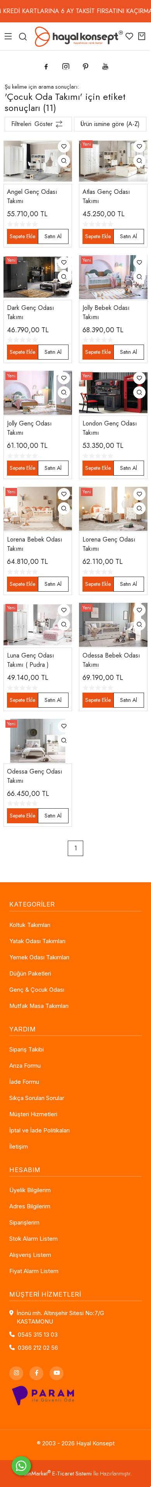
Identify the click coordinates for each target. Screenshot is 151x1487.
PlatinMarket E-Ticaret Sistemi (55, 1473)
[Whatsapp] (21, 1465)
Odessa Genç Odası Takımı (34, 776)
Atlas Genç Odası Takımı (106, 196)
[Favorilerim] (129, 36)
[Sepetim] (141, 36)
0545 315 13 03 (38, 1334)
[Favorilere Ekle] (64, 146)
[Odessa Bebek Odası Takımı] (113, 624)
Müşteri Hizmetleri (33, 1114)
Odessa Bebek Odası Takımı (111, 660)
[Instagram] (16, 1373)
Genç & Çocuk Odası (36, 989)
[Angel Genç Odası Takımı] (37, 160)
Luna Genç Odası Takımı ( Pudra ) (30, 660)
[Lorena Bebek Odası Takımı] (37, 508)
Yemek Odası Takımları (39, 957)
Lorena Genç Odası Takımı (109, 544)
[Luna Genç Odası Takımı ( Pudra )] (37, 624)
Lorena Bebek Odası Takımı (34, 544)
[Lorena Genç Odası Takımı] (113, 508)
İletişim (18, 1146)
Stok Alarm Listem (33, 1238)
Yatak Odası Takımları (37, 941)
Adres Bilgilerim (29, 1206)
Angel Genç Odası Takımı (32, 196)
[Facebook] (36, 1373)
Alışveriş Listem (30, 1255)
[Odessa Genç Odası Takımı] (37, 739)
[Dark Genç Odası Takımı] (37, 276)
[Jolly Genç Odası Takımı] (37, 392)
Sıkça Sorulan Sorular (36, 1098)
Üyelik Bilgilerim (30, 1190)
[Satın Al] (53, 236)
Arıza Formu (25, 1065)
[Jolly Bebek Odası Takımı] (113, 276)
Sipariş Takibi (26, 1049)
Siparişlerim (24, 1222)
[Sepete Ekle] (22, 236)
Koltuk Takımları (29, 925)
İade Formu (24, 1081)
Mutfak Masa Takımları (39, 1006)
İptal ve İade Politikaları (39, 1130)
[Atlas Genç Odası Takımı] (113, 160)
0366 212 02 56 (38, 1347)
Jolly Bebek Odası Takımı (106, 312)
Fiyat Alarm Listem (33, 1271)
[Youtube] (56, 1373)
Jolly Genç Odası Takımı (29, 428)
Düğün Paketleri (30, 973)
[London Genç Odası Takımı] (113, 392)
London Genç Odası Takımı (109, 428)
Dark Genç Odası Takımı (30, 312)
